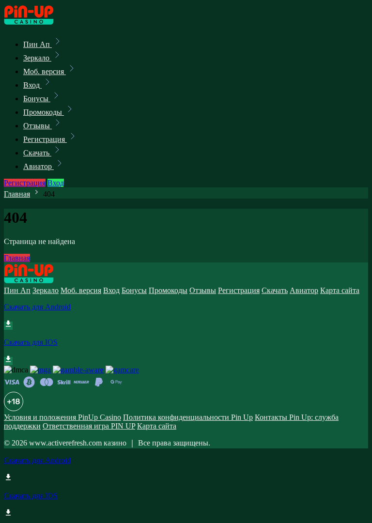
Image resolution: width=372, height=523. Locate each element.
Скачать (37, 153)
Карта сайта (339, 290)
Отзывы (37, 126)
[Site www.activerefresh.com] (37, 23)
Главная (17, 194)
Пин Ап (37, 44)
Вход (32, 85)
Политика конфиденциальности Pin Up (188, 417)
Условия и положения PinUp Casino (62, 417)
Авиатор (38, 166)
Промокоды (43, 112)
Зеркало (37, 58)
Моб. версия (44, 71)
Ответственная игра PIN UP (89, 426)
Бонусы (36, 98)
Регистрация (45, 139)
